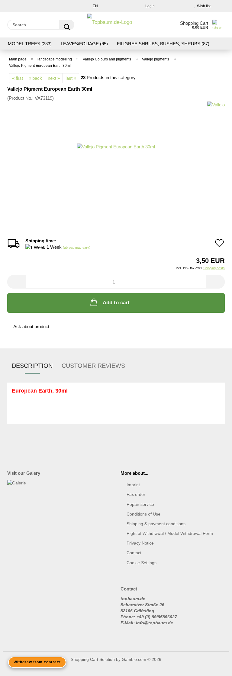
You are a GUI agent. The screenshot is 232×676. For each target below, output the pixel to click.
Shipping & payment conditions (156, 523)
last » (71, 78)
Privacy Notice (140, 543)
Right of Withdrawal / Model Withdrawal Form (170, 533)
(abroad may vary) (76, 247)
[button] (16, 282)
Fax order (136, 494)
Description (32, 365)
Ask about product (31, 326)
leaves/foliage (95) (84, 43)
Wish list (203, 6)
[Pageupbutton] (215, 666)
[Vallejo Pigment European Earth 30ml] (116, 146)
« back (35, 78)
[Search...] (66, 25)
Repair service (140, 504)
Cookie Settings (141, 562)
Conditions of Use (143, 514)
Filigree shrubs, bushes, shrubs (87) (163, 43)
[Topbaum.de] (110, 24)
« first (17, 78)
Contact (134, 552)
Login (149, 6)
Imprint (133, 484)
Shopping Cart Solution (93, 659)
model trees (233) (30, 43)
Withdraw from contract (37, 662)
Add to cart (116, 303)
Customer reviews (93, 365)
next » (54, 78)
